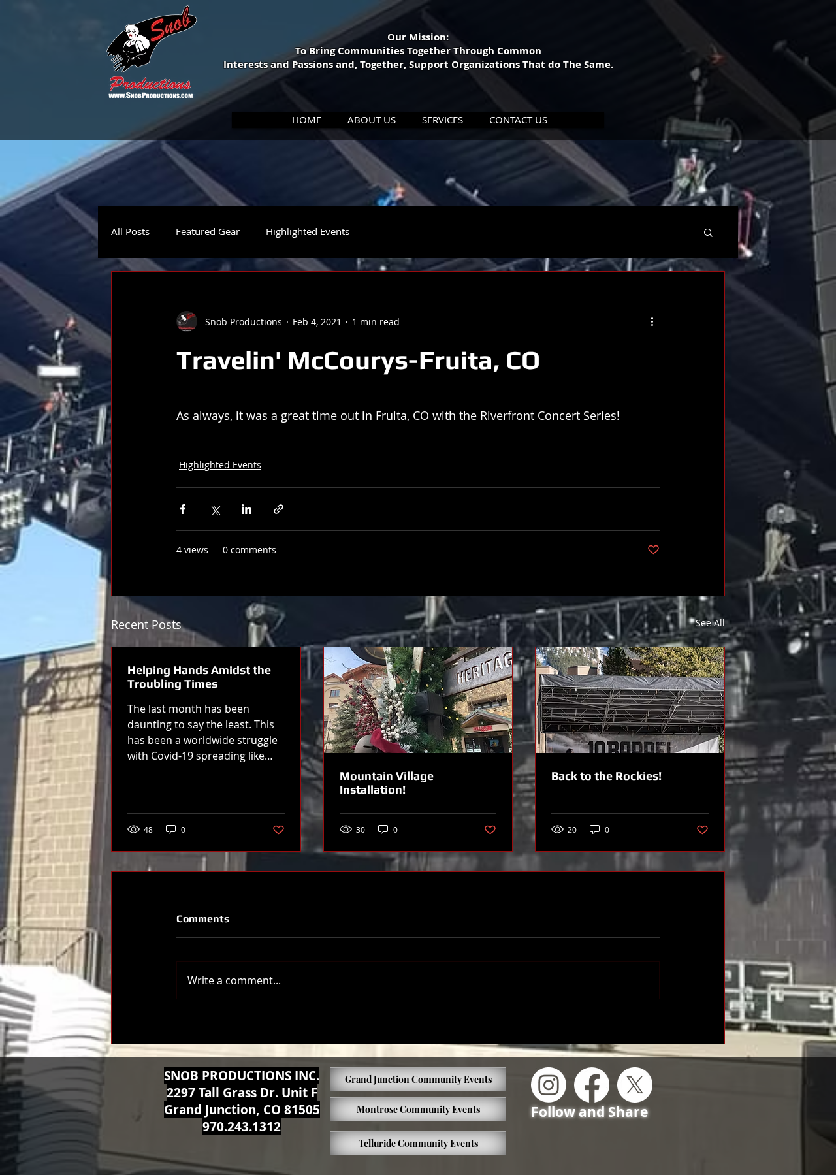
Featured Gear (208, 231)
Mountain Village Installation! (387, 782)
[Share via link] (278, 509)
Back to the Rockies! (606, 775)
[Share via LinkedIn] (246, 509)
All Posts (130, 231)
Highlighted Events (307, 231)
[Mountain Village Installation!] (418, 700)
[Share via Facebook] (182, 509)
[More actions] (652, 321)
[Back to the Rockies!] (630, 700)
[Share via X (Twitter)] (214, 509)
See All (710, 623)
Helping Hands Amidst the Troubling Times (199, 676)
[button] (372, 120)
